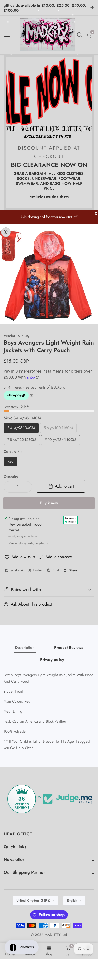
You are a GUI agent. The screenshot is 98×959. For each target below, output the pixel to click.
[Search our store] (80, 35)
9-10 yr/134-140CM (60, 441)
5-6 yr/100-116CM (58, 429)
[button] (49, 589)
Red (12, 462)
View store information (28, 543)
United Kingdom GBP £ (33, 900)
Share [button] (73, 570)
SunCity (23, 336)
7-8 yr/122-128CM (21, 441)
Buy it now (49, 503)
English (72, 900)
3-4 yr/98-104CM (21, 429)
